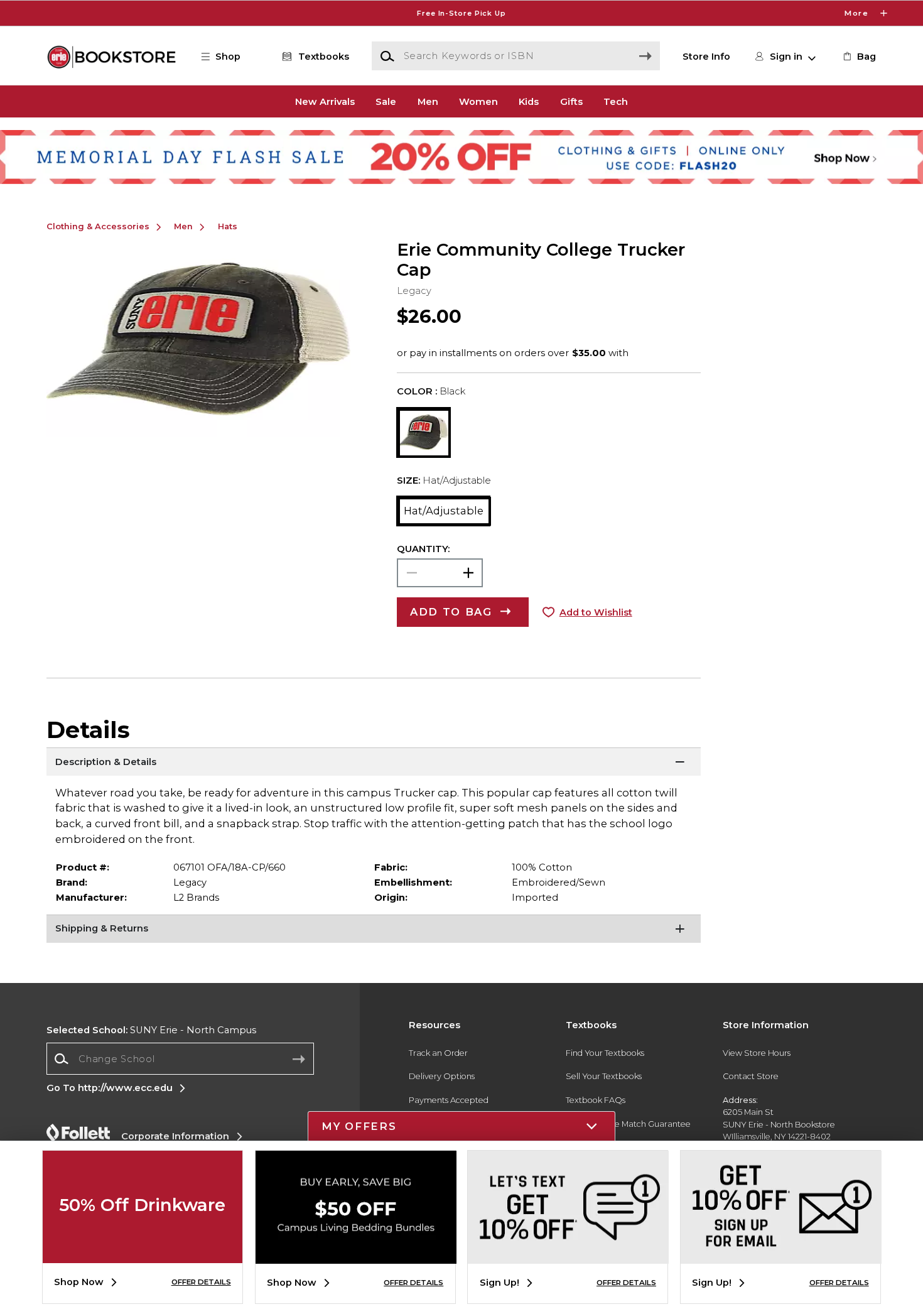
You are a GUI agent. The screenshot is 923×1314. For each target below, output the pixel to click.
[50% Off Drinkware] (142, 1253)
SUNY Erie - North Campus (151, 1030)
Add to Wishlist (595, 612)
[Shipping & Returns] (373, 930)
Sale (385, 101)
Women (478, 101)
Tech (615, 101)
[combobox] (180, 1059)
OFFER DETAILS (201, 1282)
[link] (858, 56)
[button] (461, 13)
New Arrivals (325, 101)
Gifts (571, 101)
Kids (529, 101)
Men (428, 101)
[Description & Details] (373, 763)
